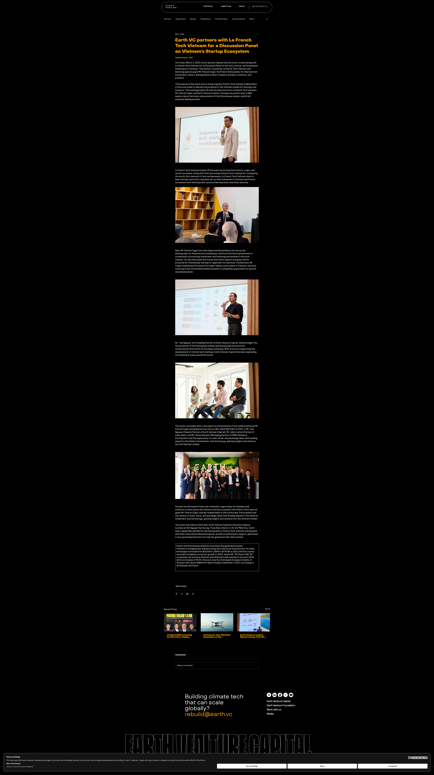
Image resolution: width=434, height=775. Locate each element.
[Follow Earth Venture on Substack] (269, 695)
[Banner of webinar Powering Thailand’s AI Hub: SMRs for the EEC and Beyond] (180, 622)
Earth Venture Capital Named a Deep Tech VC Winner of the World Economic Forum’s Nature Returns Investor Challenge (253, 636)
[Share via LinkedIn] (187, 594)
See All (267, 609)
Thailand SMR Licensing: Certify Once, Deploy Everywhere (179, 636)
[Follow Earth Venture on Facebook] (280, 695)
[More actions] (257, 34)
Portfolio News (221, 19)
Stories (193, 19)
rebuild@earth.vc (208, 714)
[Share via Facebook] (176, 594)
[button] (241, 7)
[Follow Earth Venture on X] (285, 695)
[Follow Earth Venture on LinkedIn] (274, 695)
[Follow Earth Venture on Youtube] (291, 695)
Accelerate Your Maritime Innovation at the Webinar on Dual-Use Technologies (217, 636)
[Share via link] (193, 594)
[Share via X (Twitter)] (182, 594)
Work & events (181, 586)
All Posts (167, 19)
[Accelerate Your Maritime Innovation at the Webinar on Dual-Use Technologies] (217, 622)
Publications (205, 19)
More (252, 19)
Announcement (238, 19)
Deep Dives (180, 19)
